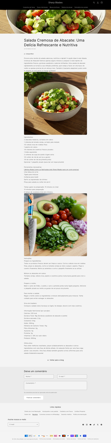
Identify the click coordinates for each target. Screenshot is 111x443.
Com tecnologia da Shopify (31, 439)
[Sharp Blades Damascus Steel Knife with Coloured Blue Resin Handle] (55, 256)
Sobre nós (27, 414)
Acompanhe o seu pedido (50, 411)
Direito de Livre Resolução (33, 411)
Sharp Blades (20, 439)
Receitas (35, 414)
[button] (94, 3)
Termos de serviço (71, 439)
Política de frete (82, 439)
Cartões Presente (79, 411)
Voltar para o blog (57, 360)
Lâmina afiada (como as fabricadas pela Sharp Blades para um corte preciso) (51, 169)
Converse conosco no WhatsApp (49, 414)
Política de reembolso (93, 439)
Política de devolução (80, 414)
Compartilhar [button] (30, 54)
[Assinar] (37, 424)
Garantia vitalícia (66, 414)
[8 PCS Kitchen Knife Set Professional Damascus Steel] (55, 134)
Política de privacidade (45, 439)
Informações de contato (59, 439)
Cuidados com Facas (66, 411)
